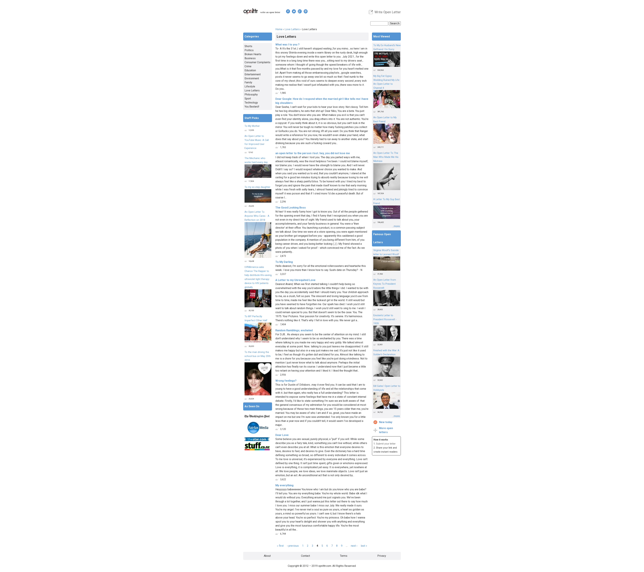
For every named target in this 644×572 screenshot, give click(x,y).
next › (354, 545)
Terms (343, 555)
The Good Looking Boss (290, 207)
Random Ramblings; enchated (294, 330)
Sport (248, 98)
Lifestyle (250, 86)
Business (250, 58)
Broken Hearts (253, 54)
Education (250, 70)
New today (385, 422)
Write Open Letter (387, 12)
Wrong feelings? (286, 380)
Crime (248, 66)
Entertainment (253, 74)
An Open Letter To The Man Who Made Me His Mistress (385, 157)
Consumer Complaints (257, 62)
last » (364, 545)
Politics (249, 50)
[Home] (250, 11)
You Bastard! (252, 106)
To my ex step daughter (257, 187)
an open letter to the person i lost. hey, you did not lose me (312, 153)
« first (280, 545)
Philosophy (251, 94)
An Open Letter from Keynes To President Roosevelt (384, 283)
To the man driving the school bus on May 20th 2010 (258, 356)
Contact (305, 555)
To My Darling (284, 262)
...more (396, 226)
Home (278, 29)
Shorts (248, 46)
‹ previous (293, 545)
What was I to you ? (287, 44)
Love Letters (292, 29)
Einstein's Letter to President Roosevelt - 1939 (385, 319)
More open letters (386, 430)
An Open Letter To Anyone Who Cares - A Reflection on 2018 (257, 216)
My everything (284, 485)
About (267, 555)
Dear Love (282, 435)
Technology (251, 102)
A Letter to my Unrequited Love (295, 280)
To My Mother (252, 126)
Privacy (381, 555)
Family (248, 82)
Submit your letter (386, 443)
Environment (252, 78)
